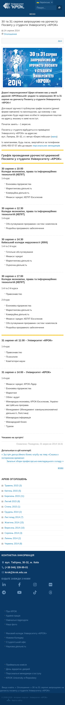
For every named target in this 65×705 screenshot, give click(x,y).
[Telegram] (9, 594)
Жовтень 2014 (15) (14, 522)
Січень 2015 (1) (12, 506)
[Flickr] (56, 586)
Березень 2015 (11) (14, 496)
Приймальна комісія (16, 664)
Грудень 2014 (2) (13, 512)
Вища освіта (8, 687)
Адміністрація (13, 615)
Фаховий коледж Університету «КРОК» (26, 633)
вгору (60, 468)
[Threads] (56, 594)
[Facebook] (25, 586)
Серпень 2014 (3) (13, 533)
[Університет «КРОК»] (13, 6)
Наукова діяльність (16, 646)
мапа (54, 136)
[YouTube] (25, 594)
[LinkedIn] (9, 586)
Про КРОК (11, 611)
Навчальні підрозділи (17, 620)
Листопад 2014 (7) (14, 517)
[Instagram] (40, 586)
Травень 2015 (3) (13, 485)
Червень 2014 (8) (13, 543)
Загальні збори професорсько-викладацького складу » (34, 461)
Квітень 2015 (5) (13, 491)
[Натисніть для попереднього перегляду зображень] (32, 88)
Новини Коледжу (15, 637)
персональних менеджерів (46, 145)
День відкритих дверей (18, 669)
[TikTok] (40, 594)
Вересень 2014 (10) (14, 527)
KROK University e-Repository (21, 677)
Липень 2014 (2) (13, 538)
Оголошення (10, 34)
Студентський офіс (16, 642)
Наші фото (11, 624)
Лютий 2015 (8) (12, 501)
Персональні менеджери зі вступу (23, 673)
